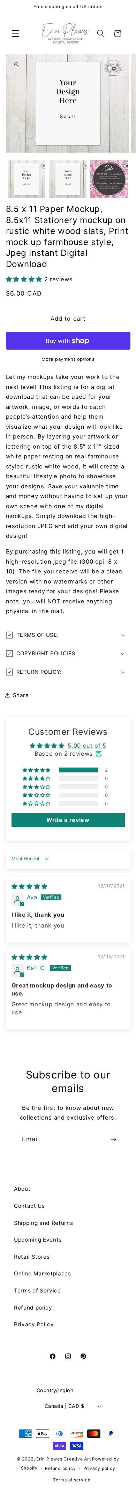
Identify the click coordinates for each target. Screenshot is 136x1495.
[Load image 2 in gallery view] (68, 179)
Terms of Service (37, 1290)
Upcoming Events (38, 1239)
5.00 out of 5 (87, 745)
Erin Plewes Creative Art (63, 1459)
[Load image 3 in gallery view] (109, 179)
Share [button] (21, 695)
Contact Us (29, 1206)
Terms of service (71, 1479)
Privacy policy (99, 1468)
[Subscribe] (113, 1139)
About (22, 1188)
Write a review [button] (67, 819)
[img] (30, 886)
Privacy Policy (34, 1324)
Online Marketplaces (42, 1273)
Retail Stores (32, 1256)
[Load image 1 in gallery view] (26, 179)
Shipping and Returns (43, 1223)
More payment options (68, 359)
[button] (15, 33)
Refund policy (33, 1307)
